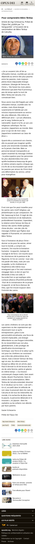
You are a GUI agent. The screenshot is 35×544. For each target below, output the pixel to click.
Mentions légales (18, 530)
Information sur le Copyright (11, 538)
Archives (11, 541)
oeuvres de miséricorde (24, 425)
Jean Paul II (6, 425)
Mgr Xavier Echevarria (9, 421)
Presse (3, 541)
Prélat (13, 425)
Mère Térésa (21, 421)
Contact (26, 538)
